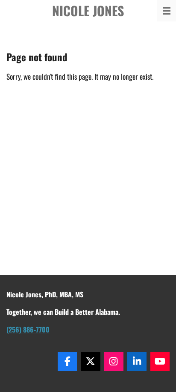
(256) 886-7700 (28, 329)
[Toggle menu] (166, 10)
